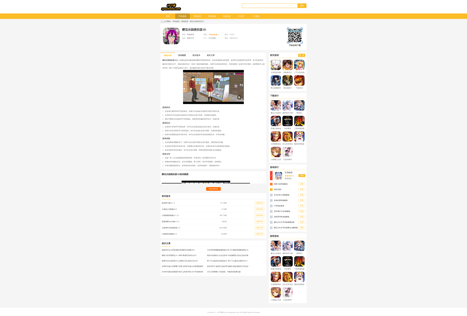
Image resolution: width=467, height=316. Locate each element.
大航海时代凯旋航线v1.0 (171, 228)
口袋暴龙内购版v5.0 (169, 234)
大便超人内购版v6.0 (169, 209)
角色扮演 (184, 21)
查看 (302, 175)
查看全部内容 (213, 189)
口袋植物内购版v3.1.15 (170, 215)
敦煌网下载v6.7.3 (168, 203)
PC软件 (241, 16)
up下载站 (167, 21)
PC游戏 (256, 16)
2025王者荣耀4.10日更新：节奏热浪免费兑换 (224, 272)
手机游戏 (182, 16)
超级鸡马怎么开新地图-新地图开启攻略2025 (178, 250)
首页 (168, 16)
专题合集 (227, 16)
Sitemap (257, 312)
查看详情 (259, 203)
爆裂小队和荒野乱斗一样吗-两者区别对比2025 (179, 255)
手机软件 (197, 16)
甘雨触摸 (288, 172)
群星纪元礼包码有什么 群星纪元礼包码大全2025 (180, 261)
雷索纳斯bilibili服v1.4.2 (170, 222)
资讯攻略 (212, 16)
